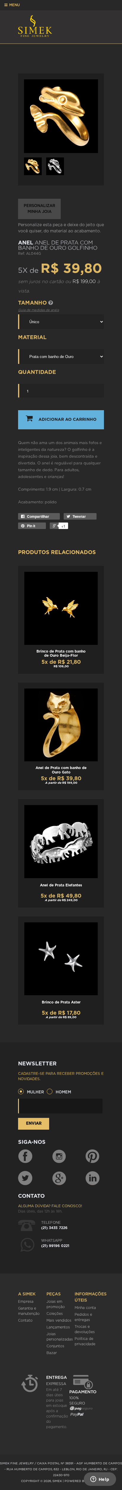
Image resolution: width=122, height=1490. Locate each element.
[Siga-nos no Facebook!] (25, 1156)
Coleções (54, 1313)
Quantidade (37, 372)
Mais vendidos (58, 1320)
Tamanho (33, 303)
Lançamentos (58, 1327)
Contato (25, 1320)
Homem (63, 1092)
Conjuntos (55, 1346)
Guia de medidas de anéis (38, 310)
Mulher (35, 1092)
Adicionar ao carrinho (67, 420)
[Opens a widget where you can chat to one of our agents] (100, 1479)
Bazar (51, 1353)
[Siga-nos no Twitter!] (25, 1178)
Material (32, 337)
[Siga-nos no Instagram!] (59, 1156)
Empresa (25, 1301)
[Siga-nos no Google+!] (59, 1178)
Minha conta (85, 1308)
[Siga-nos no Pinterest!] (92, 1156)
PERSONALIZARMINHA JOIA (39, 209)
